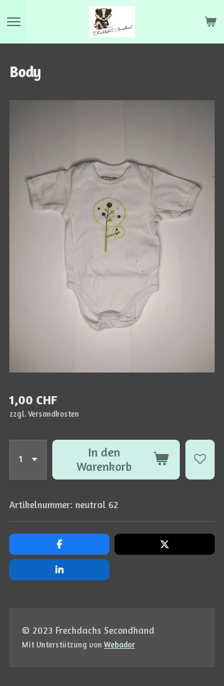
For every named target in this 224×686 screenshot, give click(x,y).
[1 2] (28, 460)
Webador (119, 644)
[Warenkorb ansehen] (210, 22)
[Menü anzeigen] (13, 22)
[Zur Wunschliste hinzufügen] (200, 460)
